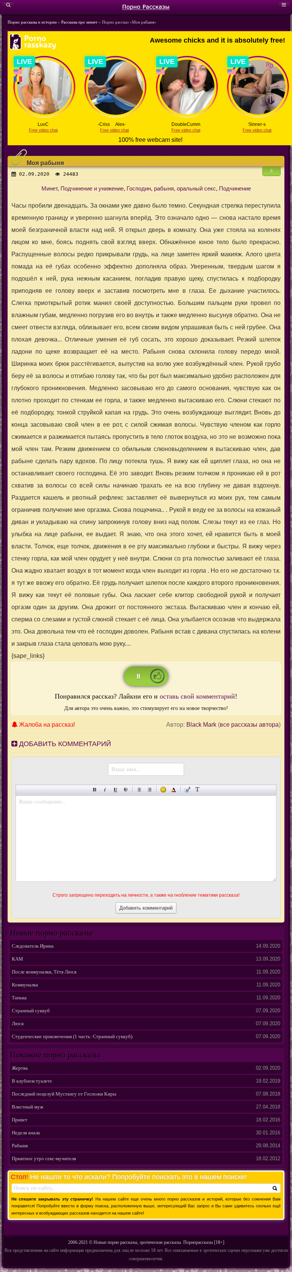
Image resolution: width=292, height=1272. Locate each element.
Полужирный (94, 789)
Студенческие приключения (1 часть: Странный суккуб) (72, 1036)
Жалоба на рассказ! (46, 724)
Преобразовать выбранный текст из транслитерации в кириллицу (197, 789)
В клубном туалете (32, 1081)
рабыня (164, 188)
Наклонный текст (105, 789)
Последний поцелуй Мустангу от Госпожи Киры (64, 1094)
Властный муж (27, 1107)
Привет (19, 1120)
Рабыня (20, 1145)
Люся (18, 1023)
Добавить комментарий (64, 744)
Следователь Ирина (33, 946)
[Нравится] (157, 676)
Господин (139, 188)
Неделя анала (26, 1132)
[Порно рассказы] (146, 6)
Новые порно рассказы (115, 1242)
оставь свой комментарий (197, 696)
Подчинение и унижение (92, 188)
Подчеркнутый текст (115, 789)
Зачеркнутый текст (125, 789)
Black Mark (201, 724)
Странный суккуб (31, 1010)
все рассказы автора (249, 724)
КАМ (17, 959)
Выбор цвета (173, 789)
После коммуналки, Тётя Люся (44, 972)
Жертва (20, 1068)
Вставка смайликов (163, 789)
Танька (19, 997)
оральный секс (196, 188)
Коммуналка (25, 985)
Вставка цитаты (187, 789)
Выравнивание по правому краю (149, 789)
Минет (49, 188)
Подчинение (235, 188)
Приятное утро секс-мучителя (44, 1158)
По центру (139, 789)
